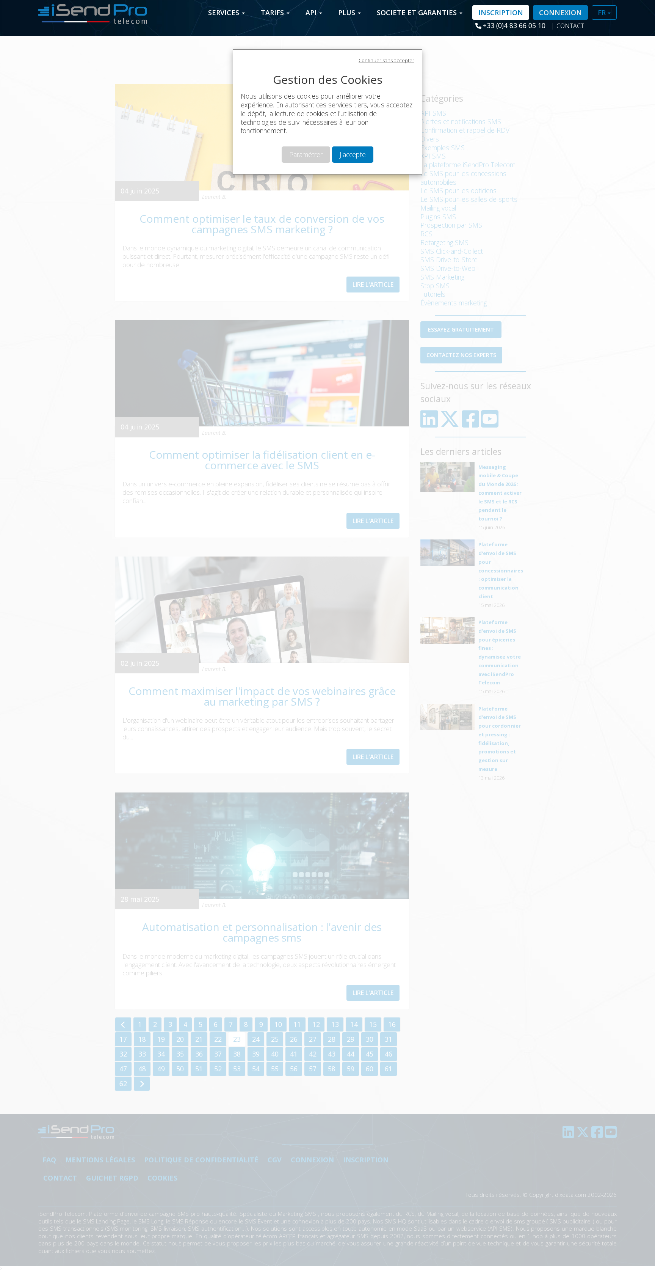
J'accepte (353, 154)
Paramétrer (306, 154)
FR (603, 12)
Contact (570, 26)
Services (224, 12)
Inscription (500, 12)
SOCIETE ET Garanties (418, 12)
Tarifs (273, 12)
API (312, 12)
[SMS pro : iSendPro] (90, 11)
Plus (347, 12)
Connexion (560, 12)
